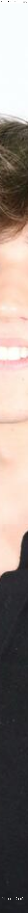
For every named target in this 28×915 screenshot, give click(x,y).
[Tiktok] (26, 2)
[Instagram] (24, 2)
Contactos (21, 913)
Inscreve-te (15, 913)
